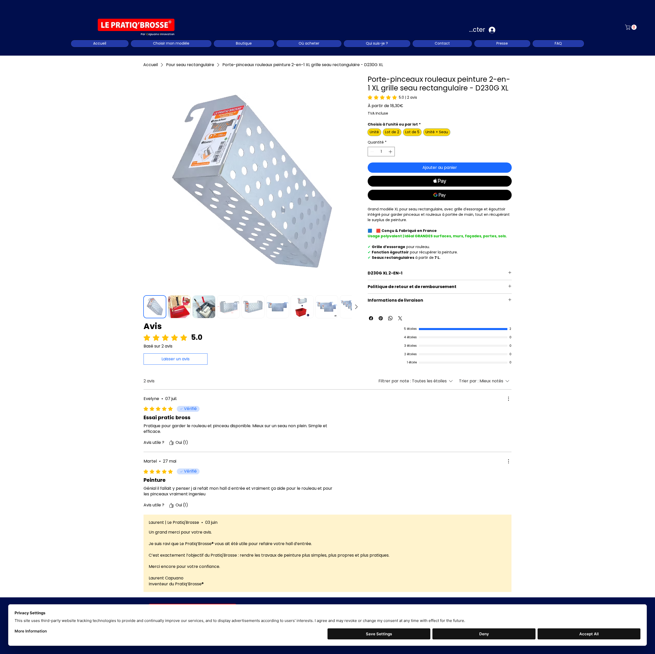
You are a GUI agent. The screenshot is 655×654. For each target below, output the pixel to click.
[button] (631, 27)
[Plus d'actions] (508, 399)
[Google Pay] (440, 195)
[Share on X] (400, 318)
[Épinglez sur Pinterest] (381, 318)
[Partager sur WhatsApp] (390, 318)
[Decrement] (371, 151)
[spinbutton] (381, 151)
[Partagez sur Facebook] (371, 318)
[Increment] (391, 151)
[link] (392, 97)
